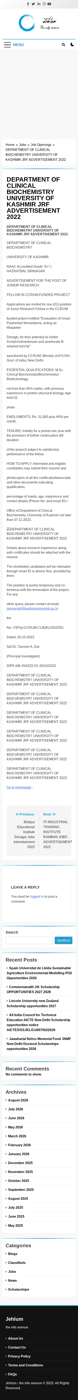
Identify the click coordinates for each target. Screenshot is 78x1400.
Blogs (12, 1254)
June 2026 (16, 1118)
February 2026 (19, 1145)
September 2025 (21, 1189)
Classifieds (17, 1263)
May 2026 (15, 1127)
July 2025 (15, 1207)
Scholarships (18, 1289)
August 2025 (18, 1198)
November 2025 (20, 1172)
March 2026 (17, 1136)
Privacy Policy (19, 1356)
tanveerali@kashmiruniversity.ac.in (32, 608)
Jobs (12, 1271)
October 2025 (18, 1181)
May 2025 (15, 1225)
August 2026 (18, 1100)
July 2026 (15, 1109)
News (12, 1280)
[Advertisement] (39, 90)
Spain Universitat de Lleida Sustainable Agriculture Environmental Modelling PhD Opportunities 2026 (39, 973)
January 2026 (18, 1154)
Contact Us (17, 1347)
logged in (37, 896)
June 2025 (16, 1216)
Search (12, 932)
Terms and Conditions (25, 1365)
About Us (15, 1338)
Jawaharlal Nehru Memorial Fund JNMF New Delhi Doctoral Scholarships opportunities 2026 (39, 1044)
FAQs (12, 1374)
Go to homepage (19, 787)
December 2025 (20, 1163)
